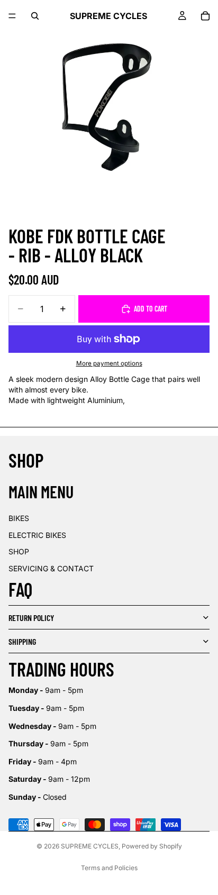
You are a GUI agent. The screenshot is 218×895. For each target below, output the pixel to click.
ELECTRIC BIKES (37, 535)
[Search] (35, 16)
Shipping (22, 641)
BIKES (18, 518)
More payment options (109, 363)
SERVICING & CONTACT (51, 568)
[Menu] (12, 16)
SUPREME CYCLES (90, 846)
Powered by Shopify (152, 846)
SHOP (18, 551)
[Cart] (205, 16)
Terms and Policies (109, 868)
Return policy (31, 618)
